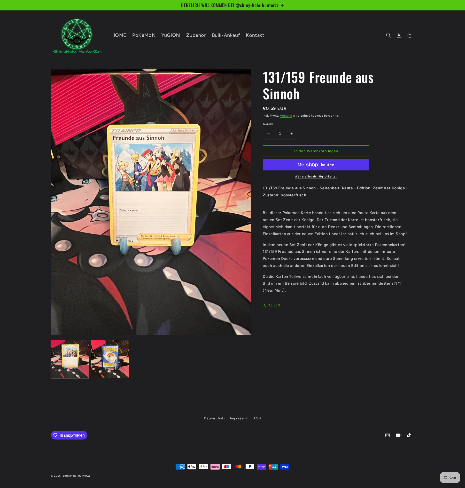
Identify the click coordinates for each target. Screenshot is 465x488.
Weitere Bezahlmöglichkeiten (316, 176)
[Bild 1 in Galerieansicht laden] (70, 359)
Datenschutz (214, 418)
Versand (286, 115)
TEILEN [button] (274, 306)
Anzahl (268, 124)
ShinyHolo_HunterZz (77, 475)
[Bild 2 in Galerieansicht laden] (110, 359)
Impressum (239, 418)
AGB (257, 418)
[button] (388, 35)
